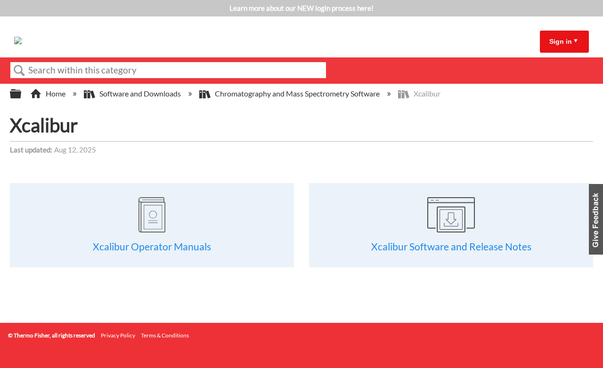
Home (55, 93)
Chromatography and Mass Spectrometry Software (297, 93)
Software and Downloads (140, 93)
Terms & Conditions (165, 335)
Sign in (560, 41)
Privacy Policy (118, 335)
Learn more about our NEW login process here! (301, 8)
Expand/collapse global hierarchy (21, 94)
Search (19, 71)
